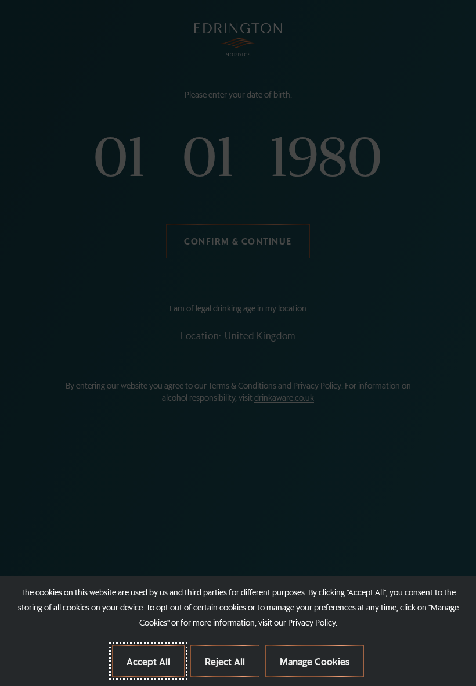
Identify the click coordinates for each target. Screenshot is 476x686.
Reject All (225, 661)
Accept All (148, 661)
